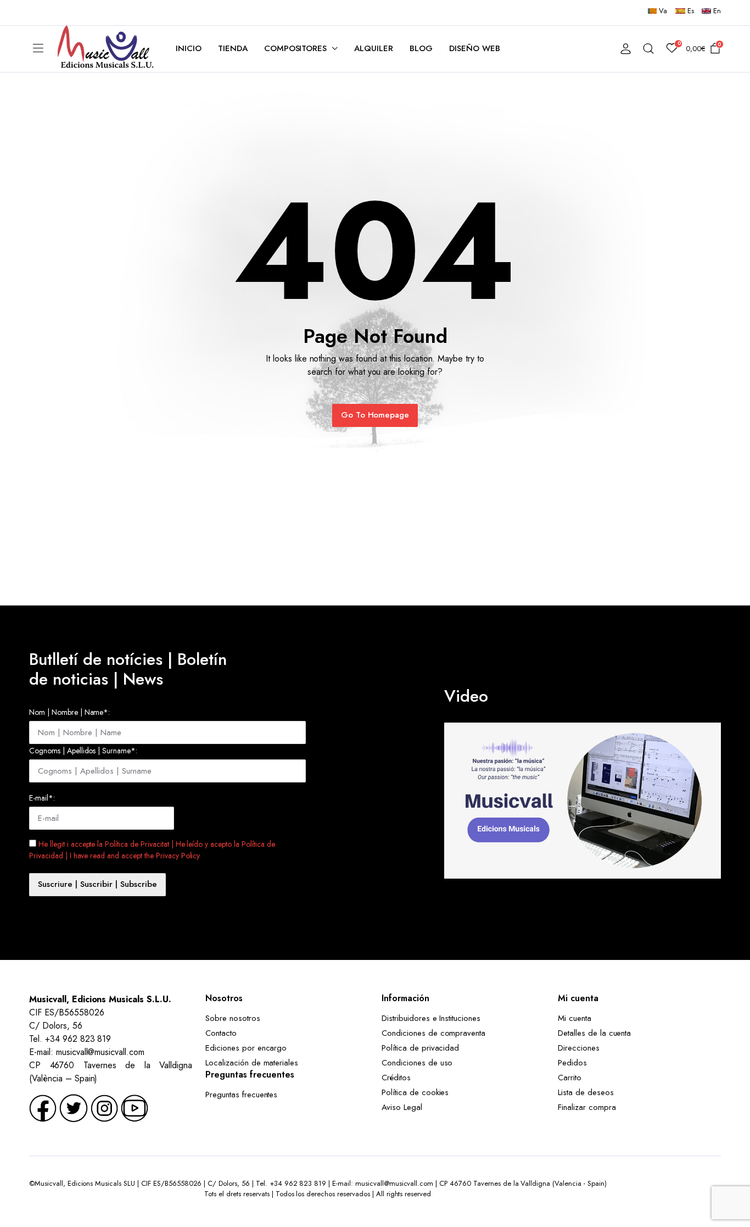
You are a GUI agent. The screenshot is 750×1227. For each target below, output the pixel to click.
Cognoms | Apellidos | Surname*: (83, 750)
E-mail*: (42, 797)
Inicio (189, 48)
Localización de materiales (251, 1063)
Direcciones (579, 1048)
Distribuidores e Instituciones (431, 1018)
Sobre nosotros (232, 1018)
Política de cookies (415, 1092)
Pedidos (572, 1063)
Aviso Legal (402, 1107)
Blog (421, 48)
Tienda (233, 48)
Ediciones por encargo (246, 1048)
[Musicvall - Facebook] (43, 1107)
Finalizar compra (587, 1107)
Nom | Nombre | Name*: (69, 712)
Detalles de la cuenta (594, 1033)
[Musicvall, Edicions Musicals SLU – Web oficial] (106, 49)
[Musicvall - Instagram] (104, 1107)
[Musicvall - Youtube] (134, 1107)
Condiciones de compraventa (433, 1033)
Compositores (295, 48)
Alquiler (373, 48)
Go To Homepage (375, 415)
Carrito (569, 1077)
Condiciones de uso (417, 1063)
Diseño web (474, 48)
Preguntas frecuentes (241, 1095)
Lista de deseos (586, 1092)
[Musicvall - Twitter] (73, 1107)
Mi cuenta (574, 1018)
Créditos (396, 1077)
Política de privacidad (420, 1048)
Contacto (221, 1033)
